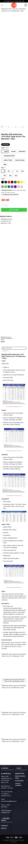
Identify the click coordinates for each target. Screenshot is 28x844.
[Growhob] (14, 5)
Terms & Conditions (18, 784)
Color (3, 178)
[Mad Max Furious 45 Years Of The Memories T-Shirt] (7, 276)
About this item (7, 348)
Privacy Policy (19, 781)
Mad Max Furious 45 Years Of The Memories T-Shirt (7, 338)
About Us (4, 828)
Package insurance (6, 190)
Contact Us (4, 826)
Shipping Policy (19, 773)
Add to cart (14, 210)
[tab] (14, 348)
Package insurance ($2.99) (10, 194)
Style (3, 147)
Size (2, 167)
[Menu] (2, 5)
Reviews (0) (5, 350)
